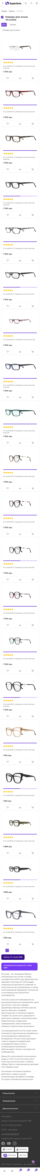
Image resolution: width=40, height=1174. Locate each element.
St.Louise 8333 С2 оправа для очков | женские (19, 841)
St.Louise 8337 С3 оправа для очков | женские (19, 476)
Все (4, 25)
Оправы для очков (11, 30)
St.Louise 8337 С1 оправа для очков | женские (18, 567)
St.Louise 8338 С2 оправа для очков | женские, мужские (19, 431)
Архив (13, 25)
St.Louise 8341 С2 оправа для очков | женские (18, 248)
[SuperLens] (13, 3)
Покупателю (9, 1093)
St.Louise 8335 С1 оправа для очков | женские (18, 795)
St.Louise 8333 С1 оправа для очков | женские (18, 886)
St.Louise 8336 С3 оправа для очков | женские (19, 613)
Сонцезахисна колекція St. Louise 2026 (18, 966)
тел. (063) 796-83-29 (10, 1134)
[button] (3, 3)
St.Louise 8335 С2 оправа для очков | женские (19, 750)
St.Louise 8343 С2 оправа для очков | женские (19, 112)
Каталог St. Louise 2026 (13, 957)
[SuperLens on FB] (3, 1143)
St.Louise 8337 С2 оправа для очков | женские (19, 522)
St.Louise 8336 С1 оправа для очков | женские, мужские (19, 705)
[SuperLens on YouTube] (9, 1143)
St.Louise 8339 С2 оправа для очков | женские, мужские (19, 386)
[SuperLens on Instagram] (14, 1143)
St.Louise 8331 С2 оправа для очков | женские (18, 932)
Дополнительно (10, 1109)
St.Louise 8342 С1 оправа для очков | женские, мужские (19, 203)
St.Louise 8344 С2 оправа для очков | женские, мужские (19, 67)
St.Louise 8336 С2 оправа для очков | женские (19, 658)
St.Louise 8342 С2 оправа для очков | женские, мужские (19, 158)
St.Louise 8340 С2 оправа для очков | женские (19, 339)
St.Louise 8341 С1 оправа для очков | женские (18, 294)
